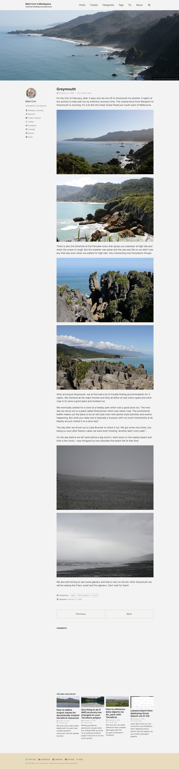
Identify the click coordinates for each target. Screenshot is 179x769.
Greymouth (66, 89)
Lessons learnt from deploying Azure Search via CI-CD (142, 713)
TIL (130, 5)
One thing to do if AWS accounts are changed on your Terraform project (91, 713)
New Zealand (83, 595)
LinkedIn (58, 759)
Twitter (32, 759)
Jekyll (60, 763)
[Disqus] (105, 656)
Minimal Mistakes (71, 763)
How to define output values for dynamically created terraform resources (68, 714)
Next (129, 614)
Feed (80, 759)
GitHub (70, 759)
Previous (81, 614)
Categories (108, 5)
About (139, 5)
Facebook (45, 759)
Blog (73, 595)
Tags (121, 5)
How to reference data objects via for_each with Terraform (115, 713)
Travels (94, 5)
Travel (94, 595)
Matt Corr (30, 101)
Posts (82, 5)
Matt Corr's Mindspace (38, 5)
